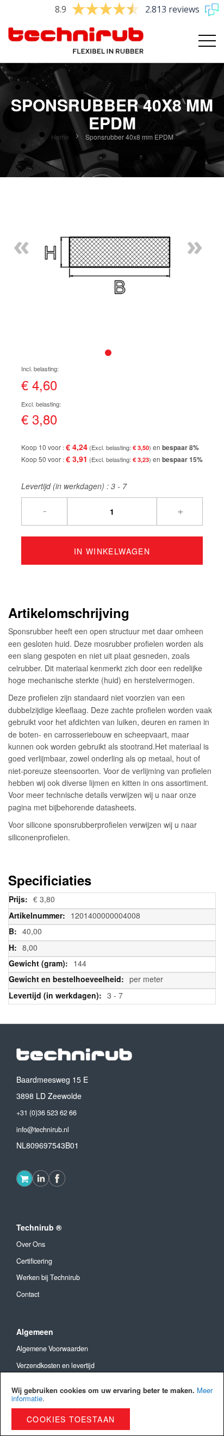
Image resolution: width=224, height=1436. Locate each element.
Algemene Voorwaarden (52, 1348)
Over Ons (30, 1244)
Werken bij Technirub (48, 1277)
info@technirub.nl (42, 1129)
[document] (112, 1404)
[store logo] (60, 40)
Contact (27, 1294)
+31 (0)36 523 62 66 (46, 1112)
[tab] (108, 352)
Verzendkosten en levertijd (55, 1365)
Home (60, 136)
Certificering (34, 1261)
